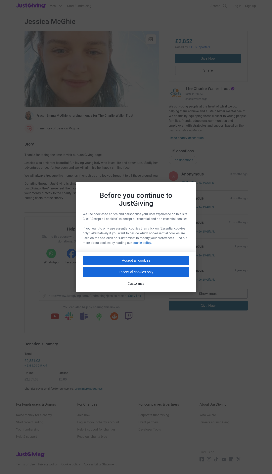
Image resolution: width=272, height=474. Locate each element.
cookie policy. (142, 243)
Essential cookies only (136, 272)
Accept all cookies (136, 260)
